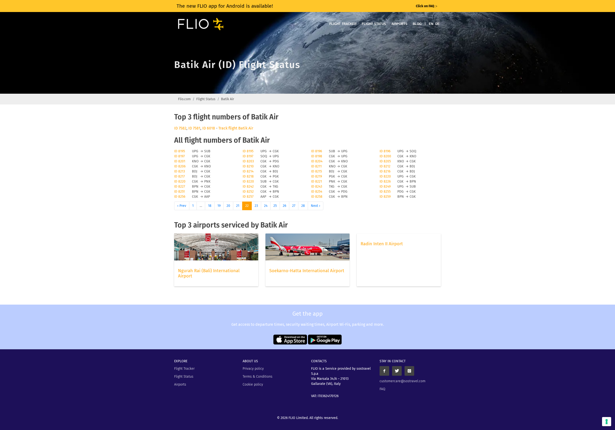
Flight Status (374, 24)
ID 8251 (179, 192)
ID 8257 (248, 197)
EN (431, 24)
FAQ (382, 389)
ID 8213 (179, 171)
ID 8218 (248, 176)
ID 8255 (385, 192)
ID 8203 (248, 161)
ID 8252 (248, 192)
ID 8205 (385, 161)
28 (303, 206)
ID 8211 (316, 166)
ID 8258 (316, 197)
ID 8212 (385, 166)
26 (284, 206)
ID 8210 (248, 166)
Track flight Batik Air (235, 128)
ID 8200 (385, 156)
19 (219, 206)
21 (237, 206)
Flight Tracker (343, 24)
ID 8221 (316, 181)
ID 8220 (385, 176)
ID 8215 (316, 171)
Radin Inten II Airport (382, 243)
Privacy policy (253, 369)
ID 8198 (316, 156)
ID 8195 (179, 151)
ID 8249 (385, 186)
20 (228, 206)
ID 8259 (385, 197)
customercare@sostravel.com (402, 381)
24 (265, 206)
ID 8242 (248, 186)
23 (256, 206)
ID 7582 (180, 128)
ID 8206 (179, 166)
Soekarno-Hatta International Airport (306, 270)
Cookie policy (253, 384)
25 (275, 206)
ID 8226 (385, 181)
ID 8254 (316, 192)
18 (209, 206)
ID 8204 (316, 161)
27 (293, 206)
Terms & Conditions (257, 377)
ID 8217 (179, 176)
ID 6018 (208, 128)
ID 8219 (316, 176)
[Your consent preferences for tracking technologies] (606, 421)
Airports (399, 24)
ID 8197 (179, 156)
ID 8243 (316, 186)
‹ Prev (181, 206)
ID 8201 (179, 161)
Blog (417, 24)
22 (247, 206)
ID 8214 (248, 171)
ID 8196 (316, 151)
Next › (315, 206)
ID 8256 (179, 197)
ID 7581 (194, 128)
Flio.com (184, 99)
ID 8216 (385, 171)
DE (437, 24)
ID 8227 (179, 186)
